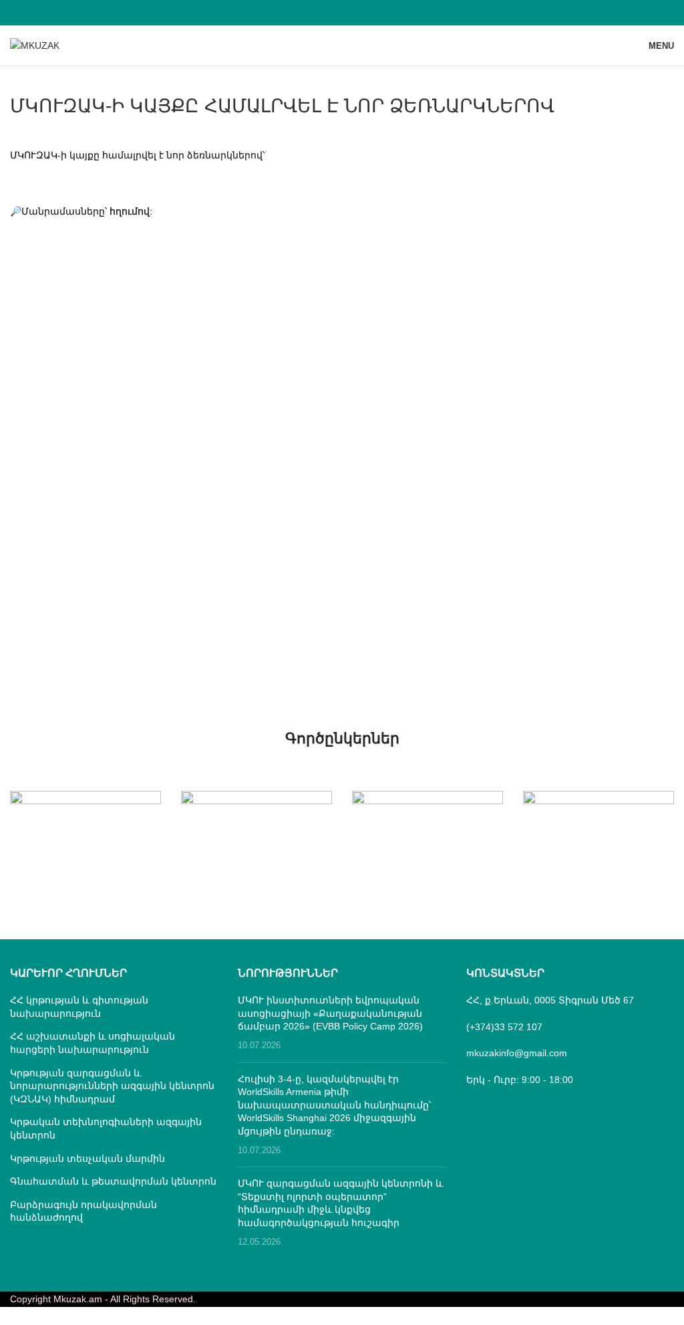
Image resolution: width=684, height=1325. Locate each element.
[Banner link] (85, 828)
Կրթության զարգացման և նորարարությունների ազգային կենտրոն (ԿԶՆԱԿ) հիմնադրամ (112, 1086)
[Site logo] (34, 44)
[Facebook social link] (341, 12)
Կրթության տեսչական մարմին (87, 1158)
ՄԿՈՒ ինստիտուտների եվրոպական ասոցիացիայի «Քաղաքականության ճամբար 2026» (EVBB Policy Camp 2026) (330, 1013)
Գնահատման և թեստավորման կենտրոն (113, 1181)
